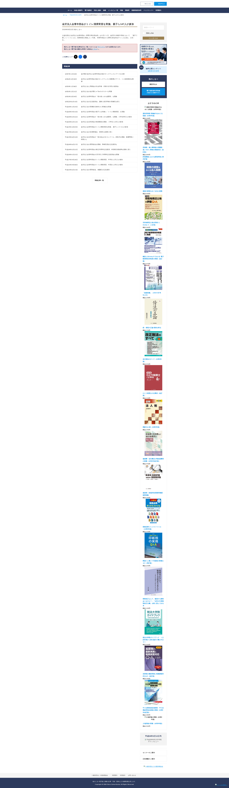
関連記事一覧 (99, 180)
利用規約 (122, 775)
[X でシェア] (76, 57)
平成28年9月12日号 (76, 15)
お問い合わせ (132, 775)
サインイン (148, 3)
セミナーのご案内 (149, 752)
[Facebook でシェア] (80, 57)
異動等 (127, 10)
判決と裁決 (97, 10)
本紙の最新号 (78, 10)
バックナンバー (149, 10)
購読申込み (161, 3)
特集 (121, 10)
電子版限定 (88, 10)
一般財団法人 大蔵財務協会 (100, 775)
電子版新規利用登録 (153, 91)
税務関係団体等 (137, 10)
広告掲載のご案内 (149, 759)
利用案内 (158, 10)
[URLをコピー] (85, 57)
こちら (95, 49)
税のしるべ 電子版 (74, 4)
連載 (104, 10)
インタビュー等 (113, 10)
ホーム (70, 10)
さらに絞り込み (153, 38)
